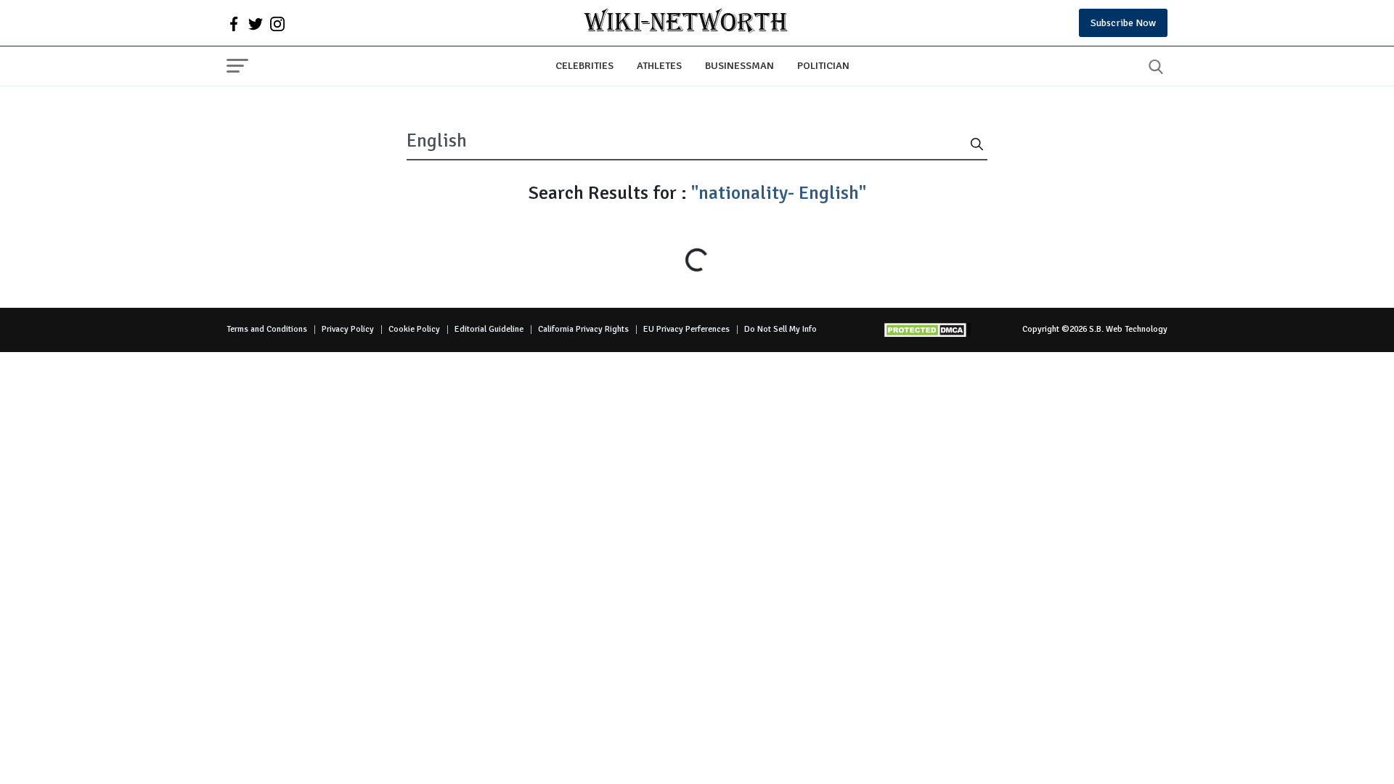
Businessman (739, 65)
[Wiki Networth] (686, 22)
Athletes (659, 65)
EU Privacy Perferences (686, 329)
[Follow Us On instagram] (277, 23)
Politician (823, 65)
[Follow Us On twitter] (255, 23)
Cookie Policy (414, 329)
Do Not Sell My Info (780, 329)
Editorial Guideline (489, 329)
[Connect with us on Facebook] (234, 23)
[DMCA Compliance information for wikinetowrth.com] (927, 330)
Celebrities (584, 65)
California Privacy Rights (583, 329)
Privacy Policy (348, 329)
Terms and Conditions (267, 329)
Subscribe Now (1123, 23)
